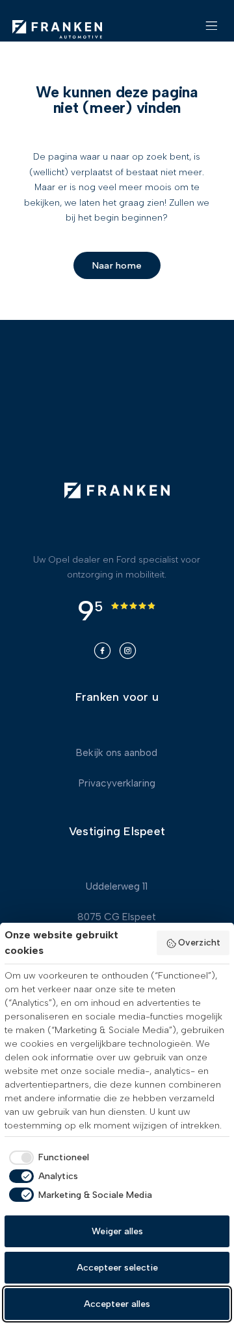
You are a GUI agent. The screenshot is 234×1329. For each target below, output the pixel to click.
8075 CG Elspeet (116, 917)
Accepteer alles (117, 1304)
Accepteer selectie (117, 1267)
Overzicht (199, 942)
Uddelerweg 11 (117, 886)
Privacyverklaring (117, 783)
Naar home (117, 265)
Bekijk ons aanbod (116, 753)
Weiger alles (117, 1231)
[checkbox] (47, 1158)
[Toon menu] (212, 31)
